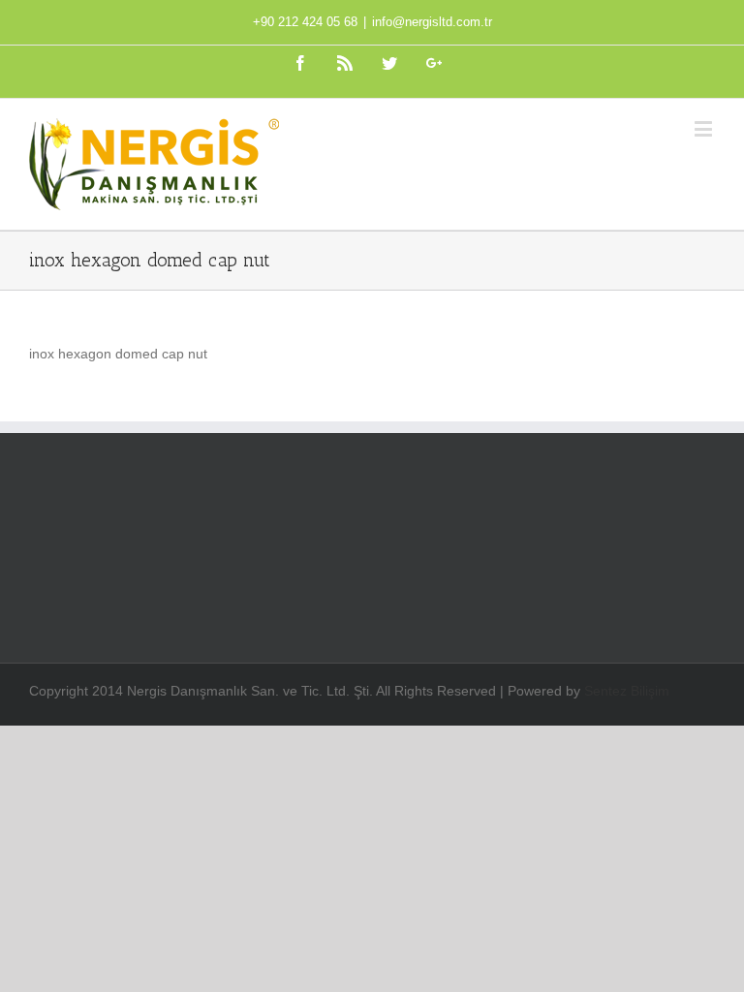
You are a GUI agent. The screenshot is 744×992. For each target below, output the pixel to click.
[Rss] (345, 63)
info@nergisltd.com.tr (432, 22)
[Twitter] (389, 63)
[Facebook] (300, 63)
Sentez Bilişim (626, 690)
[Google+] (434, 63)
